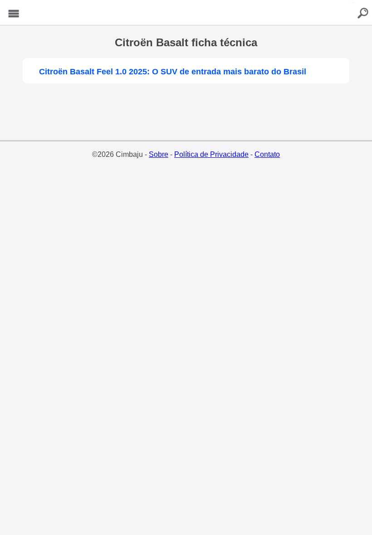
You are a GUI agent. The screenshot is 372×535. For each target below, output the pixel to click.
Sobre (158, 154)
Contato (267, 154)
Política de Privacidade (211, 154)
